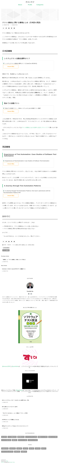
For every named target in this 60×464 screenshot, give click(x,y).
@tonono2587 (6, 366)
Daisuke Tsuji (12, 462)
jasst (43, 448)
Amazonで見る (10, 66)
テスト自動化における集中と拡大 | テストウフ (35, 127)
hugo (19, 448)
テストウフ (30, 2)
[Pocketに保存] (11, 28)
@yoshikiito (15, 366)
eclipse (17, 451)
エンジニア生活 (6, 440)
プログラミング (33, 440)
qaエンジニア (53, 436)
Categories (39, 4)
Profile (30, 4)
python (12, 448)
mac (25, 448)
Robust (2, 462)
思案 (14, 440)
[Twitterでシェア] (6, 28)
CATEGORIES (6, 247)
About (20, 4)
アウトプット (22, 440)
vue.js (38, 448)
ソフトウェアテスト (31, 436)
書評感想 (21, 436)
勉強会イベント (42, 436)
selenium (5, 448)
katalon (24, 451)
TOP (5, 244)
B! (3, 28)
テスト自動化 (6, 250)
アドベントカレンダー (7, 451)
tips (4, 436)
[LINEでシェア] (14, 28)
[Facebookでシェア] (9, 28)
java (31, 448)
